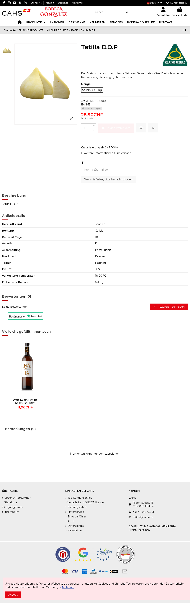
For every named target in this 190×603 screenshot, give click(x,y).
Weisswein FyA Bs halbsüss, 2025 (25, 401)
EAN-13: (86, 104)
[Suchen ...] (127, 12)
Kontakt (50, 2)
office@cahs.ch (143, 517)
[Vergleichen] (44, 352)
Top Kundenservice (80, 497)
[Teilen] (82, 162)
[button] (36, 22)
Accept (13, 594)
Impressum (11, 512)
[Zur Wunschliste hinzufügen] (141, 127)
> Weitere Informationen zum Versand (106, 153)
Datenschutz (76, 525)
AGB (70, 521)
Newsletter (77, 2)
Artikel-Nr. (87, 101)
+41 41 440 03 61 (143, 512)
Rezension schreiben (171, 306)
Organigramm (13, 507)
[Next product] (185, 30)
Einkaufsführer (77, 516)
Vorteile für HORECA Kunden (86, 502)
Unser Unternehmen (17, 497)
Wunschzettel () (178, 2)
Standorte (36, 2)
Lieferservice (76, 512)
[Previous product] (183, 30)
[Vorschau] (44, 359)
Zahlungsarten (77, 507)
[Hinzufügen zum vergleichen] (153, 127)
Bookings (63, 2)
